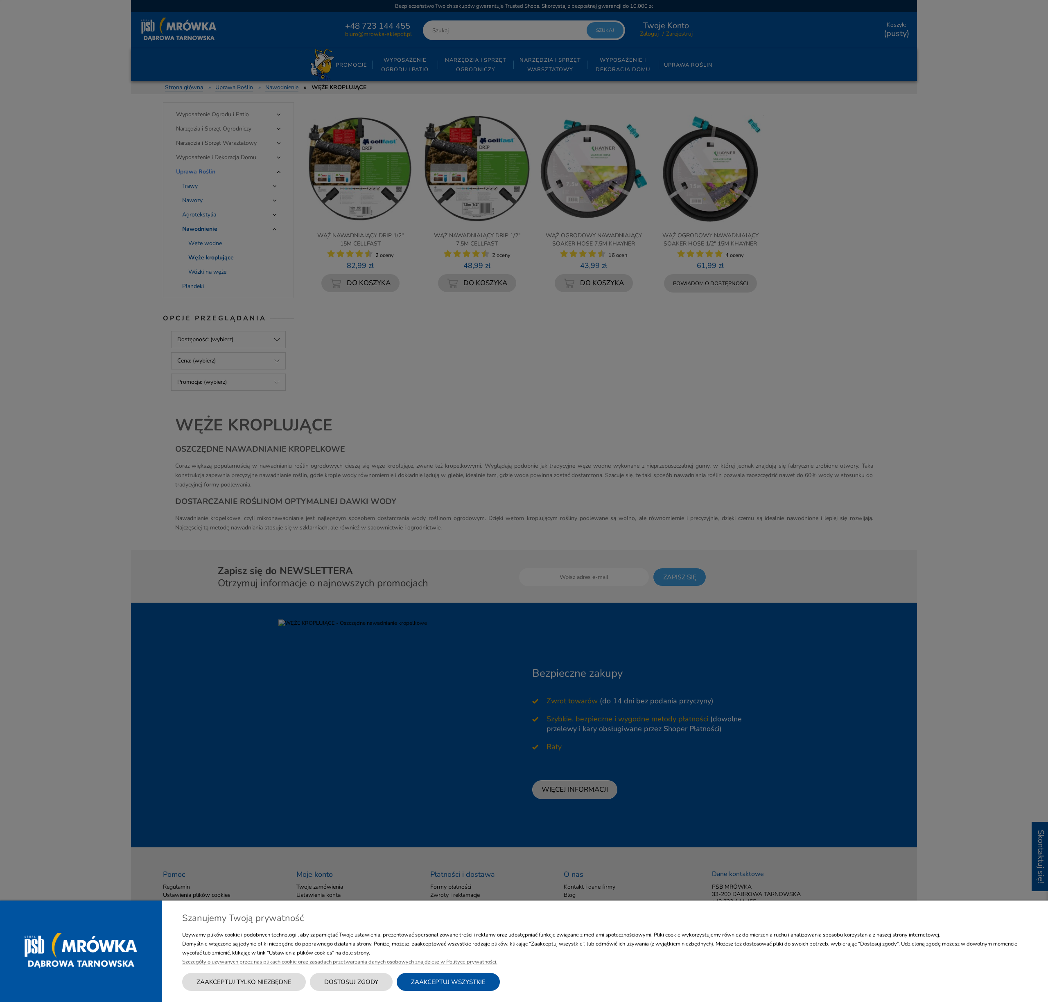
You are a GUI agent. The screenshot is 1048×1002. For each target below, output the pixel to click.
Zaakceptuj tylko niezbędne (243, 982)
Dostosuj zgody (351, 982)
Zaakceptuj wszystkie (448, 982)
